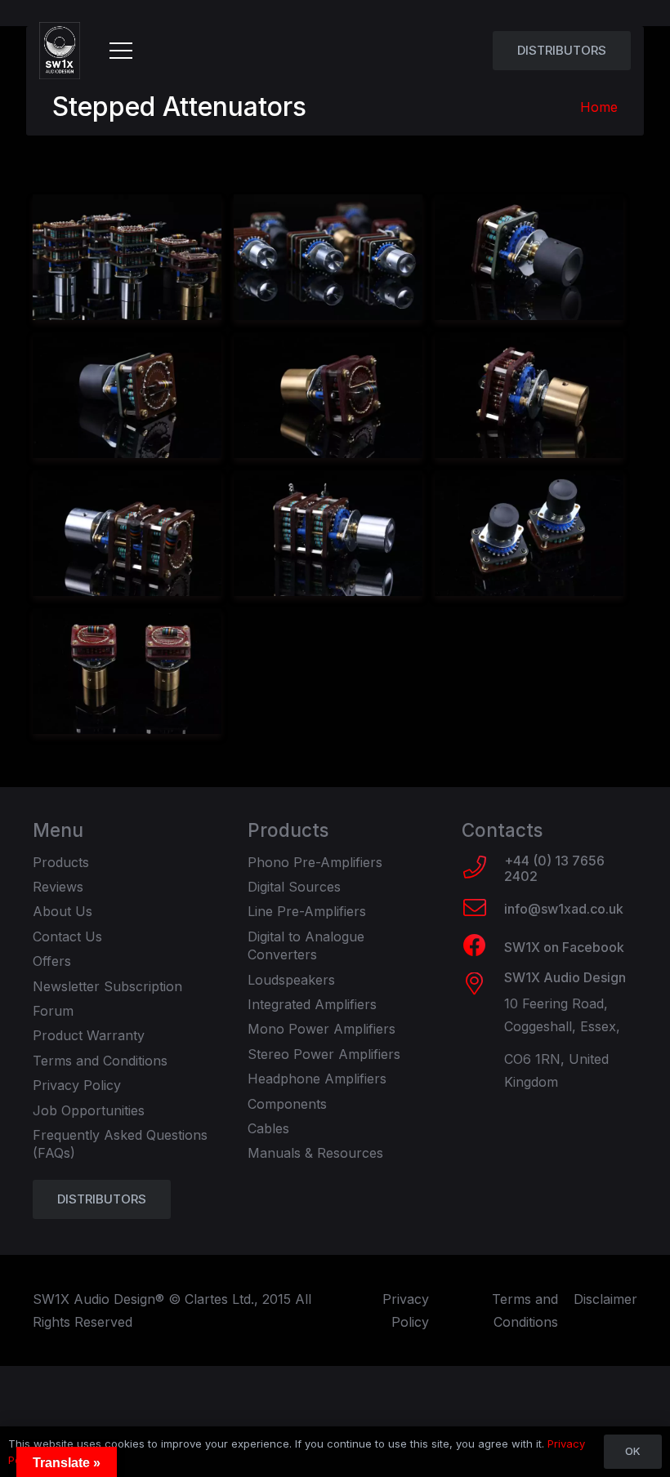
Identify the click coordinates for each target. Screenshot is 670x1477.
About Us (62, 911)
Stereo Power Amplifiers (324, 1054)
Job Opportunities (89, 1110)
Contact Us (67, 936)
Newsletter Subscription (107, 986)
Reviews (58, 887)
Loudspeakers (291, 980)
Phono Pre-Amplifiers (315, 862)
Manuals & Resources (315, 1153)
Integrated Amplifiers (312, 1004)
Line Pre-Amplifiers (307, 911)
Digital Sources (294, 887)
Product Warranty (89, 1035)
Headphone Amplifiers (317, 1078)
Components (287, 1104)
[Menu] (121, 50)
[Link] (59, 50)
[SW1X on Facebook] (482, 947)
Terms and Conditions (100, 1060)
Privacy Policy (77, 1085)
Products (61, 862)
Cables (268, 1128)
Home (599, 107)
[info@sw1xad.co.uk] (482, 909)
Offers (52, 961)
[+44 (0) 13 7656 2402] (482, 869)
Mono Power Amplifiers (321, 1029)
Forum (53, 1011)
